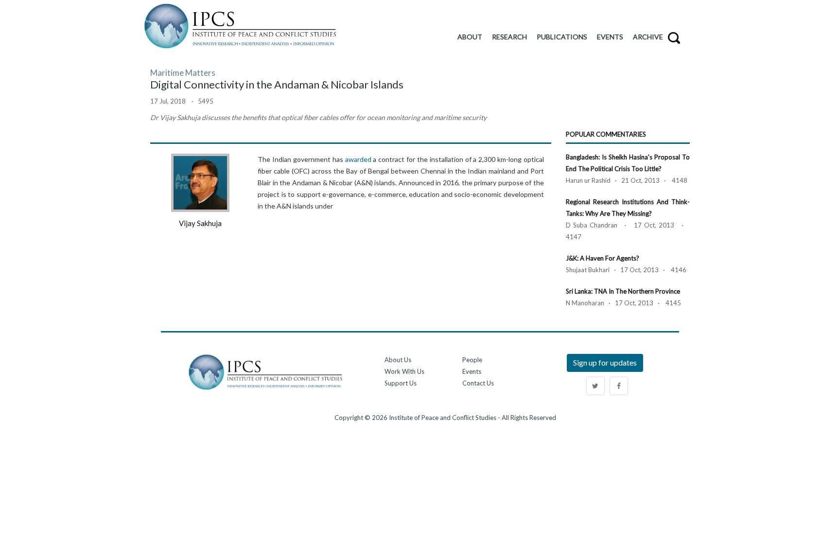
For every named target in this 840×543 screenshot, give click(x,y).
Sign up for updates (605, 362)
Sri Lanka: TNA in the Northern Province (623, 291)
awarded (358, 159)
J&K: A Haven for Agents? (602, 258)
